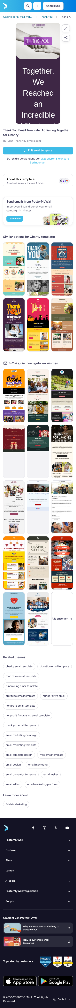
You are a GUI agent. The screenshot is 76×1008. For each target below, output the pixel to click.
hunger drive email (54, 696)
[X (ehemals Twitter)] (56, 828)
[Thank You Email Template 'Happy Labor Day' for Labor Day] (62, 563)
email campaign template (21, 774)
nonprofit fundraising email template (28, 715)
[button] (66, 28)
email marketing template (21, 745)
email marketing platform (42, 784)
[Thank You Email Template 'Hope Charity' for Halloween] (14, 325)
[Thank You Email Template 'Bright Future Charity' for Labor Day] (62, 269)
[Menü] (70, 5)
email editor (13, 784)
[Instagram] (45, 828)
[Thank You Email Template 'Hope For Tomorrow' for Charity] (62, 451)
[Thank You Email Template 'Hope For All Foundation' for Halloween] (38, 325)
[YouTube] (67, 828)
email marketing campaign (21, 735)
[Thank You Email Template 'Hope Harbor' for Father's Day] (38, 395)
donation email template (54, 666)
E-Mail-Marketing (16, 804)
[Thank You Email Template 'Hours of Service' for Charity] (62, 507)
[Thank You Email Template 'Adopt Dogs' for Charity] (62, 325)
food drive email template (21, 676)
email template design (19, 754)
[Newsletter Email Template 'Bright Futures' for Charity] (38, 618)
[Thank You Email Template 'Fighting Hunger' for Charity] (14, 507)
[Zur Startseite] (4, 6)
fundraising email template (22, 686)
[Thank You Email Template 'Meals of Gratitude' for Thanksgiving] (38, 563)
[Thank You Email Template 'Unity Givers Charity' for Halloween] (14, 395)
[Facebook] (33, 828)
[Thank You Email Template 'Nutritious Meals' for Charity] (38, 269)
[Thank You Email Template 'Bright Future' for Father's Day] (14, 618)
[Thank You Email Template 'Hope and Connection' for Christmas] (38, 451)
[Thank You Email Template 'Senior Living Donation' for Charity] (62, 395)
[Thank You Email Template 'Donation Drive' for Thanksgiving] (14, 563)
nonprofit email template (20, 705)
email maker (50, 774)
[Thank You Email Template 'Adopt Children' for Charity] (14, 269)
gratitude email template (20, 696)
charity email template (19, 666)
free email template (51, 754)
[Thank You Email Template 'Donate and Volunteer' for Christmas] (38, 507)
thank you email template (21, 725)
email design (13, 764)
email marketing (38, 764)
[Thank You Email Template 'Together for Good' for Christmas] (14, 451)
